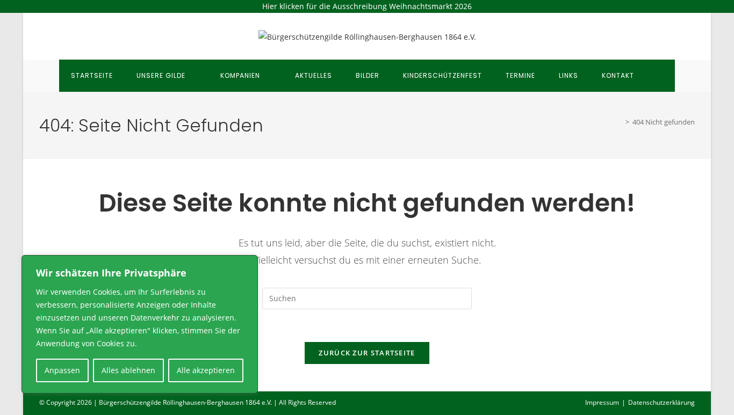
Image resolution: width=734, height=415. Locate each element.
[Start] (619, 122)
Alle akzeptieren (206, 370)
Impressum (602, 402)
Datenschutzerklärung (661, 402)
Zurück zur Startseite (367, 353)
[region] (139, 324)
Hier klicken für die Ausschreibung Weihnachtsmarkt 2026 (367, 6)
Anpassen (62, 370)
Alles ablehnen (128, 370)
